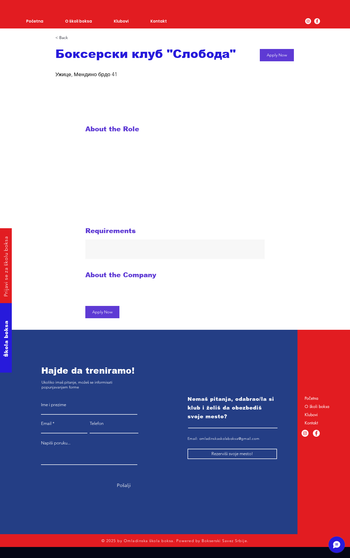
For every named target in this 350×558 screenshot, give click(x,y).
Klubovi (311, 414)
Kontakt (311, 423)
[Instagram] (308, 21)
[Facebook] (317, 21)
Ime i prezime (53, 405)
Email (46, 423)
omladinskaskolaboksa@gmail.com (229, 438)
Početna (311, 398)
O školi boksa (317, 406)
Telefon (97, 423)
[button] (277, 55)
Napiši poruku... (55, 443)
